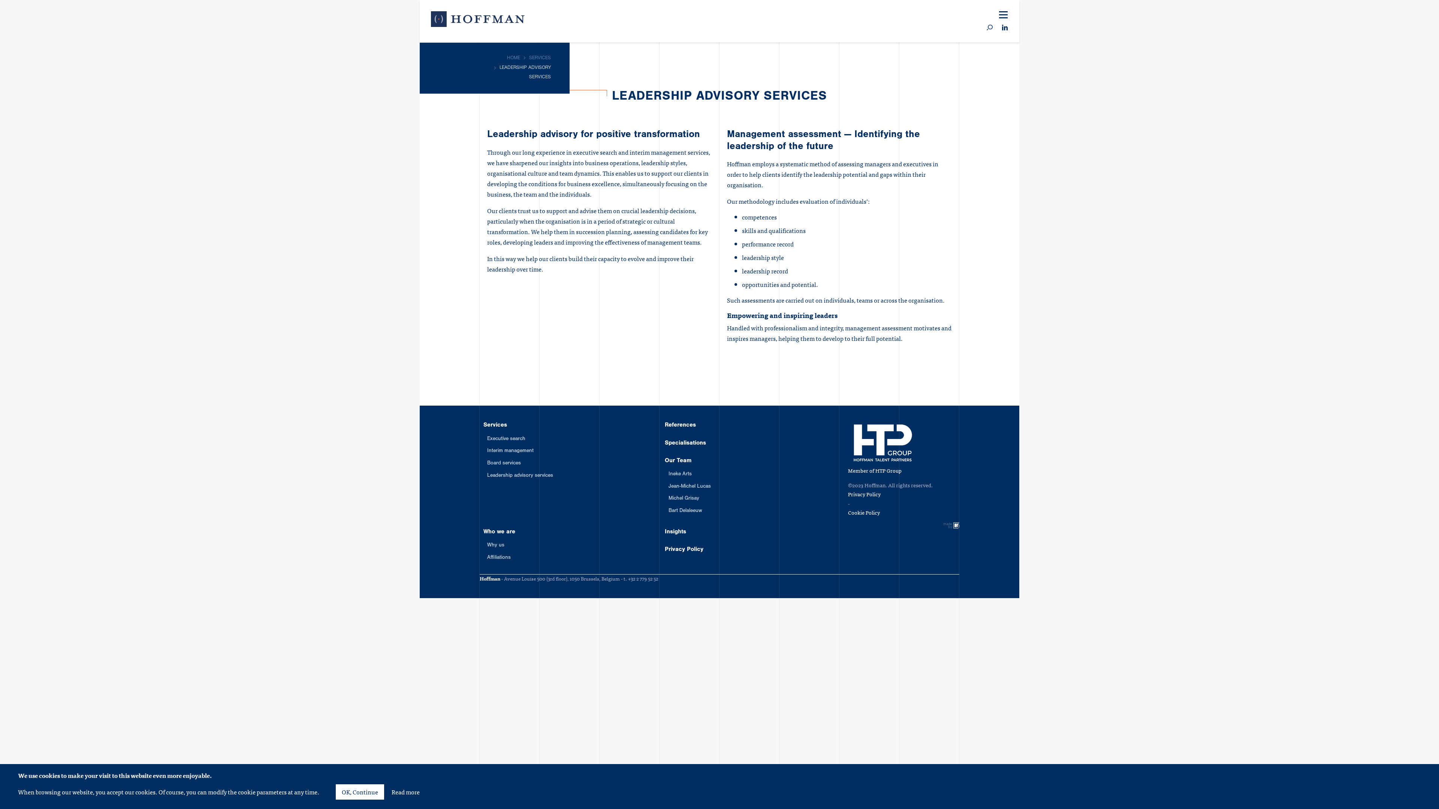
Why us (495, 545)
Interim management (510, 451)
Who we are (1101, 170)
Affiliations (499, 558)
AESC (1037, 34)
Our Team (1097, 142)
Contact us (1136, 13)
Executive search (506, 439)
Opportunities (1049, 13)
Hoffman (478, 20)
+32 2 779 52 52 (643, 578)
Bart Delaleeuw (685, 511)
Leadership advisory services (520, 476)
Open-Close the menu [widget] (1003, 15)
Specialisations (1109, 114)
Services (1095, 58)
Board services (504, 463)
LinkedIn (1005, 28)
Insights (1093, 198)
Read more (406, 792)
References (1101, 86)
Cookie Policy (864, 512)
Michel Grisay (684, 499)
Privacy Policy (1107, 225)
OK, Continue (360, 792)
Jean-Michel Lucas (690, 487)
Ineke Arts (680, 474)
